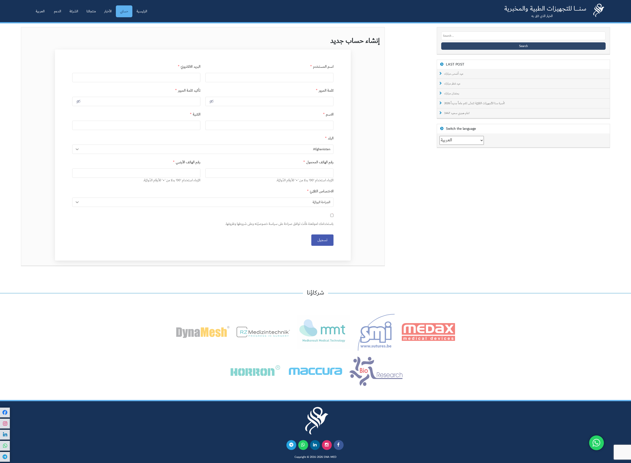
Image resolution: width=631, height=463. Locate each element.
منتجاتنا (91, 11)
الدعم (57, 11)
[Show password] (211, 101)
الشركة (74, 11)
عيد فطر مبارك (452, 83)
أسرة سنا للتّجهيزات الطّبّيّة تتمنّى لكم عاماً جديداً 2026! (474, 103)
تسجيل (322, 240)
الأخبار (108, 11)
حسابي (124, 11)
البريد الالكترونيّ (189, 66)
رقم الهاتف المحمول (318, 162)
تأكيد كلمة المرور (187, 90)
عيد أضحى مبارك (453, 73)
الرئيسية (142, 11)
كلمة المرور (324, 90)
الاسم (328, 114)
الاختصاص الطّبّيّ (320, 191)
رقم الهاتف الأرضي (186, 162)
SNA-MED (330, 457)
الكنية (195, 114)
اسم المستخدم (321, 66)
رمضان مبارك (451, 93)
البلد (329, 138)
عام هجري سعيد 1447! (457, 113)
